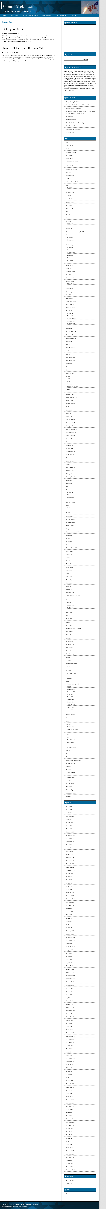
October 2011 (70, 1157)
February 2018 (70, 1030)
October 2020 (70, 943)
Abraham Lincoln (71, 152)
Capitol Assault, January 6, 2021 (75, 232)
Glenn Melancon (19, 6)
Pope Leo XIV (70, 592)
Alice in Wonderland (72, 182)
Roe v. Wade (69, 647)
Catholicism (69, 235)
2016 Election (70, 146)
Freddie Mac (69, 407)
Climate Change (70, 271)
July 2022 (69, 877)
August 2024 (69, 822)
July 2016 (69, 1068)
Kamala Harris (70, 525)
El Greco (69, 187)
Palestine (68, 586)
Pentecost (70, 255)
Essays (74, 15)
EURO (68, 354)
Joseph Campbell (71, 522)
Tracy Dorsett (71, 772)
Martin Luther (71, 252)
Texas (67, 737)
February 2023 (70, 854)
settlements (70, 497)
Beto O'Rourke (71, 740)
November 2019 (70, 979)
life (67, 545)
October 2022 (70, 867)
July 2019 (69, 991)
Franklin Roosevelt (71, 397)
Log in (68, 1194)
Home (4, 15)
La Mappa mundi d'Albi (73, 532)
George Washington (71, 429)
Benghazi (69, 205)
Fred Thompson (70, 404)
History (69, 495)
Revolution (69, 632)
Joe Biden (69, 513)
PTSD (67, 616)
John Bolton (70, 313)
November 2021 (70, 902)
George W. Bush (70, 426)
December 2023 (70, 835)
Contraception (70, 292)
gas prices (69, 416)
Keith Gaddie (70, 1180)
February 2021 (70, 931)
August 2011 (69, 1163)
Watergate (69, 787)
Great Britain (69, 439)
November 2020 (70, 940)
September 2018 (70, 1017)
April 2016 (69, 1077)
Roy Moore (70, 283)
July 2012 (69, 1132)
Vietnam (68, 770)
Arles (68, 381)
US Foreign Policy (71, 763)
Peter (68, 258)
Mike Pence (69, 567)
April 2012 (69, 1141)
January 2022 (70, 896)
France (68, 376)
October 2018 (70, 1014)
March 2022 (69, 889)
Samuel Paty (70, 727)
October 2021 (70, 905)
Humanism (69, 480)
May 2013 (69, 1116)
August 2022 (69, 873)
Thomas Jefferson (71, 747)
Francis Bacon (70, 394)
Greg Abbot (69, 445)
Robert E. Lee (70, 644)
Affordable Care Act (71, 169)
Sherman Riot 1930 (72, 729)
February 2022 (70, 892)
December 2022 (70, 861)
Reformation (70, 260)
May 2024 (69, 826)
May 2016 (69, 1074)
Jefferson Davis (70, 502)
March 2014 (69, 1109)
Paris (68, 389)
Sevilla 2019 (70, 702)
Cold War (69, 275)
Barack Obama (70, 202)
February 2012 (70, 1148)
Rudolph (68, 657)
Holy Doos (70, 237)
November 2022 (70, 864)
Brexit (68, 215)
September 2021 (70, 908)
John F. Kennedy (71, 519)
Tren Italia (69, 1183)
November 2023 (70, 838)
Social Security (70, 671)
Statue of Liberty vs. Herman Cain (23, 48)
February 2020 (70, 969)
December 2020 (70, 937)
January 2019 (70, 1007)
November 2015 (70, 1084)
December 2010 (70, 1170)
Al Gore (68, 172)
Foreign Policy (70, 373)
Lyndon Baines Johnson (73, 548)
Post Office (69, 612)
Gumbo (68, 458)
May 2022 (69, 883)
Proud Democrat (47, 15)
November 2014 (70, 1103)
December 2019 (70, 975)
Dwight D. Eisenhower (72, 332)
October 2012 (70, 1125)
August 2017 (69, 1045)
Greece (68, 442)
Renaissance (69, 625)
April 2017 (69, 1052)
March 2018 (69, 1026)
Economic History (71, 335)
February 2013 (70, 1119)
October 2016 (70, 1061)
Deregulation (70, 304)
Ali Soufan (69, 179)
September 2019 (70, 985)
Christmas (70, 247)
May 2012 (69, 1138)
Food (67, 370)
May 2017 (69, 1049)
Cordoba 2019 (71, 686)
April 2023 (69, 848)
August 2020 (69, 950)
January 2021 (70, 934)
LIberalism (69, 541)
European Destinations (30, 15)
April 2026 (69, 813)
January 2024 (70, 832)
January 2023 (70, 857)
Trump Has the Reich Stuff (73, 129)
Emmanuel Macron (72, 386)
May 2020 (69, 959)
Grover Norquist (70, 451)
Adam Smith (69, 155)
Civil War (69, 268)
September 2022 (70, 870)
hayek (68, 464)
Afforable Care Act (71, 166)
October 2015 (70, 1087)
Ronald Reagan (70, 654)
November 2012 (70, 1122)
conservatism (70, 281)
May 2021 (69, 921)
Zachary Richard (71, 793)
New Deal (69, 577)
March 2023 (69, 851)
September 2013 (70, 1112)
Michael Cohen (71, 316)
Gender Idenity (70, 419)
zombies (68, 796)
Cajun (68, 218)
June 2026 (69, 806)
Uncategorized (70, 757)
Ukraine (68, 754)
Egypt (68, 344)
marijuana (70, 224)
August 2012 (69, 1128)
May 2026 (69, 810)
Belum (69, 602)
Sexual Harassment (71, 663)
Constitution (69, 288)
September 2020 (70, 947)
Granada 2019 (71, 692)
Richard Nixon (70, 635)
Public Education (71, 619)
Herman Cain (70, 470)
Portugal (68, 600)
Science (68, 660)
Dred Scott (69, 328)
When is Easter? (70, 132)
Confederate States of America (74, 278)
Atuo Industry (70, 192)
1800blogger (14, 1206)
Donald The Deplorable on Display (76, 123)
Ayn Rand (69, 199)
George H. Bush (70, 423)
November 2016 (70, 1058)
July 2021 (69, 915)
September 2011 (70, 1160)
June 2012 (69, 1135)
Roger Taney (69, 651)
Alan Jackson (70, 175)
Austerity (68, 196)
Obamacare (69, 583)
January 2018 (70, 1033)
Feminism (69, 367)
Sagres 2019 (70, 699)
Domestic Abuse (70, 308)
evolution (69, 363)
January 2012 (70, 1151)
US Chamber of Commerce (73, 760)
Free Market (69, 410)
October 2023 (70, 841)
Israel (67, 490)
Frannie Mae (69, 400)
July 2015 (69, 1090)
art (67, 185)
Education (69, 341)
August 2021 (69, 912)
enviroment (69, 351)
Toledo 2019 (70, 710)
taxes (67, 721)
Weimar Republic (71, 790)
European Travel (70, 357)
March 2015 (69, 1093)
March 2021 (69, 928)
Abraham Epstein (72, 673)
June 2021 (69, 918)
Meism (68, 561)
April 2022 (69, 886)
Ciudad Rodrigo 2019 (73, 684)
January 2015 (70, 1100)
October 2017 (70, 1042)
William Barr (71, 323)
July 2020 (69, 953)
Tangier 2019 (71, 704)
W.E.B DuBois (70, 783)
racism (68, 622)
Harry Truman (70, 461)
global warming (70, 435)
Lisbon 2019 (70, 607)
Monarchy (69, 570)
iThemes (24, 1206)
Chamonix (70, 384)
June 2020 (69, 956)
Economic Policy (71, 338)
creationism (69, 298)
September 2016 (70, 1065)
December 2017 (70, 1036)
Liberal (68, 538)
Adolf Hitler (69, 158)
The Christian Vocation (72, 126)
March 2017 (69, 1055)
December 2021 (70, 899)
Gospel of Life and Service (73, 108)
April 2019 (69, 998)
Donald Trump (70, 311)
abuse (68, 666)
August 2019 (69, 988)
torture (68, 750)
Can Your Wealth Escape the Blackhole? (77, 105)
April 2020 (69, 963)
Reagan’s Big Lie (62, 15)
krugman (68, 529)
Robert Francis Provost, (73, 595)
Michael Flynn (71, 318)
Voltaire (68, 780)
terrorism (68, 724)
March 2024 (69, 829)
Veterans (68, 766)
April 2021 (69, 924)
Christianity (69, 245)
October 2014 (70, 1106)
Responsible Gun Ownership (74, 628)
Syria (67, 718)
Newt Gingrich (70, 580)
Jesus (67, 505)
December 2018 (70, 1010)
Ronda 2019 (70, 697)
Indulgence (70, 240)
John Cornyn (69, 516)
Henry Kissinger (70, 467)
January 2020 (70, 972)
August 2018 (69, 1020)
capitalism (69, 228)
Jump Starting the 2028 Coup (74, 102)
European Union (70, 360)
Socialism (69, 678)
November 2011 (70, 1154)
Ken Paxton (70, 742)
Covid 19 (69, 295)
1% (67, 142)
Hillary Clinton (70, 474)
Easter (69, 250)
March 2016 (69, 1081)
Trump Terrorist (71, 321)
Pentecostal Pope (71, 119)
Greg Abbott (69, 448)
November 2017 (70, 1039)
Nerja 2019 (70, 694)
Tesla (67, 734)
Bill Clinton (69, 208)
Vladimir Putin (70, 777)
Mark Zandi (69, 551)
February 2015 (70, 1097)
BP (67, 211)
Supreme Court (70, 715)
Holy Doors (69, 116)
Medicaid (69, 554)
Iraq (67, 486)
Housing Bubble (70, 477)
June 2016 (69, 1071)
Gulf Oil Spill (70, 455)
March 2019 (69, 1001)
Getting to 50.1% (13, 29)
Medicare (69, 557)
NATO (68, 573)
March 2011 (69, 1167)
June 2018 (69, 1023)
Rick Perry (69, 638)
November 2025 (70, 816)
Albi (68, 379)
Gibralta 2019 (71, 689)
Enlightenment (70, 348)
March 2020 (69, 966)
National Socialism (72, 161)
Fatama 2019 (71, 605)
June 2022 (69, 880)
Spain (67, 681)
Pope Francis (69, 589)
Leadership (69, 535)
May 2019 (69, 994)
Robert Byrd (69, 641)
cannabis (68, 221)
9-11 (67, 149)
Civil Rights (69, 265)
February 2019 (70, 1004)
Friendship (69, 413)
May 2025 (69, 819)
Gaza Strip (70, 492)
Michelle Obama (71, 564)
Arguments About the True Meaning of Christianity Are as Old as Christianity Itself (80, 112)
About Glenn (14, 15)
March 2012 (69, 1144)
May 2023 (69, 845)
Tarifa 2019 (70, 707)
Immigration (69, 483)
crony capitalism (71, 301)
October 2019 (70, 982)
